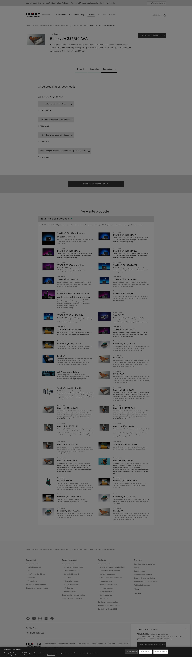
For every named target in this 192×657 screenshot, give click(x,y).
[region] (96, 652)
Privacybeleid (51, 655)
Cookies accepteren (160, 651)
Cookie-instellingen (131, 651)
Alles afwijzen (145, 651)
